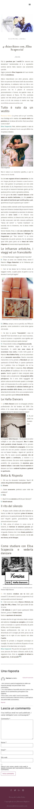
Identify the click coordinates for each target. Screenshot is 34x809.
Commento (5, 718)
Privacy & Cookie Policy (17, 797)
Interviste (17, 57)
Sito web (4, 757)
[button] (29, 4)
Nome (3, 742)
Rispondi (3, 702)
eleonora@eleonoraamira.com (17, 806)
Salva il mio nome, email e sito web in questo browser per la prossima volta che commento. (16, 768)
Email (3, 750)
